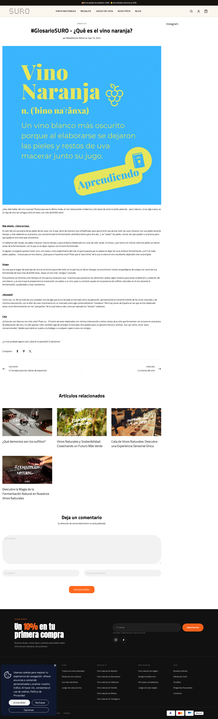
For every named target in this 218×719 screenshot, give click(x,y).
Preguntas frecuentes (182, 688)
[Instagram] (116, 640)
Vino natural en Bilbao (107, 693)
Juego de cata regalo (147, 688)
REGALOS (86, 11)
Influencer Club (180, 677)
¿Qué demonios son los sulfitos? (23, 441)
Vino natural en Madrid (107, 671)
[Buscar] (191, 11)
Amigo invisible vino (147, 677)
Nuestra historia (180, 671)
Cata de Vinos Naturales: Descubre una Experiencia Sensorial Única (134, 443)
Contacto (177, 693)
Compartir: (7, 351)
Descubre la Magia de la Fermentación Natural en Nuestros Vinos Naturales (25, 494)
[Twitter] (30, 351)
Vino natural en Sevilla (107, 688)
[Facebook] (17, 351)
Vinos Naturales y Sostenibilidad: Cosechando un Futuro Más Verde (79, 443)
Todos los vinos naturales (73, 671)
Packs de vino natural (71, 677)
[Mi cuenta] (198, 11)
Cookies (66, 713)
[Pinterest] (24, 351)
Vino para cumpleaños (148, 682)
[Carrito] (206, 11)
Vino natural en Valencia (108, 682)
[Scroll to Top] (211, 701)
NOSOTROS (124, 11)
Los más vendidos (70, 682)
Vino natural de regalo (148, 671)
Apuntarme (193, 627)
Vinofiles (82, 23)
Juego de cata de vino (72, 688)
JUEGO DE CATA (104, 11)
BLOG (138, 11)
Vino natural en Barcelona (108, 677)
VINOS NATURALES (66, 11)
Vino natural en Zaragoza (108, 699)
